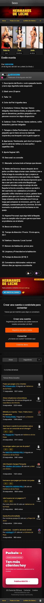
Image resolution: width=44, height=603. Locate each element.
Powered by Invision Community (22, 595)
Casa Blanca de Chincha (11, 403)
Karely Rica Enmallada (11, 516)
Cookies (35, 590)
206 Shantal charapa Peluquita (14, 464)
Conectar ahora (22, 345)
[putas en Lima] (22, 12)
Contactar (27, 590)
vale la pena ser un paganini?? (14, 498)
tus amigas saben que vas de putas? (16, 446)
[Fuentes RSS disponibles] (40, 600)
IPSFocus (19, 590)
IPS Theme (9, 590)
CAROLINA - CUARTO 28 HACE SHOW (17, 530)
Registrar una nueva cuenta (22, 330)
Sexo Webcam (14, 3)
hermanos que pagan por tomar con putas (18, 480)
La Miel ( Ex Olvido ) (27, 67)
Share (10, 360)
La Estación (29, 417)
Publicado (20, 77)
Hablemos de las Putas (11, 455)
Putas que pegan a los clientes (14, 384)
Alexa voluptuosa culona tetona (15, 398)
